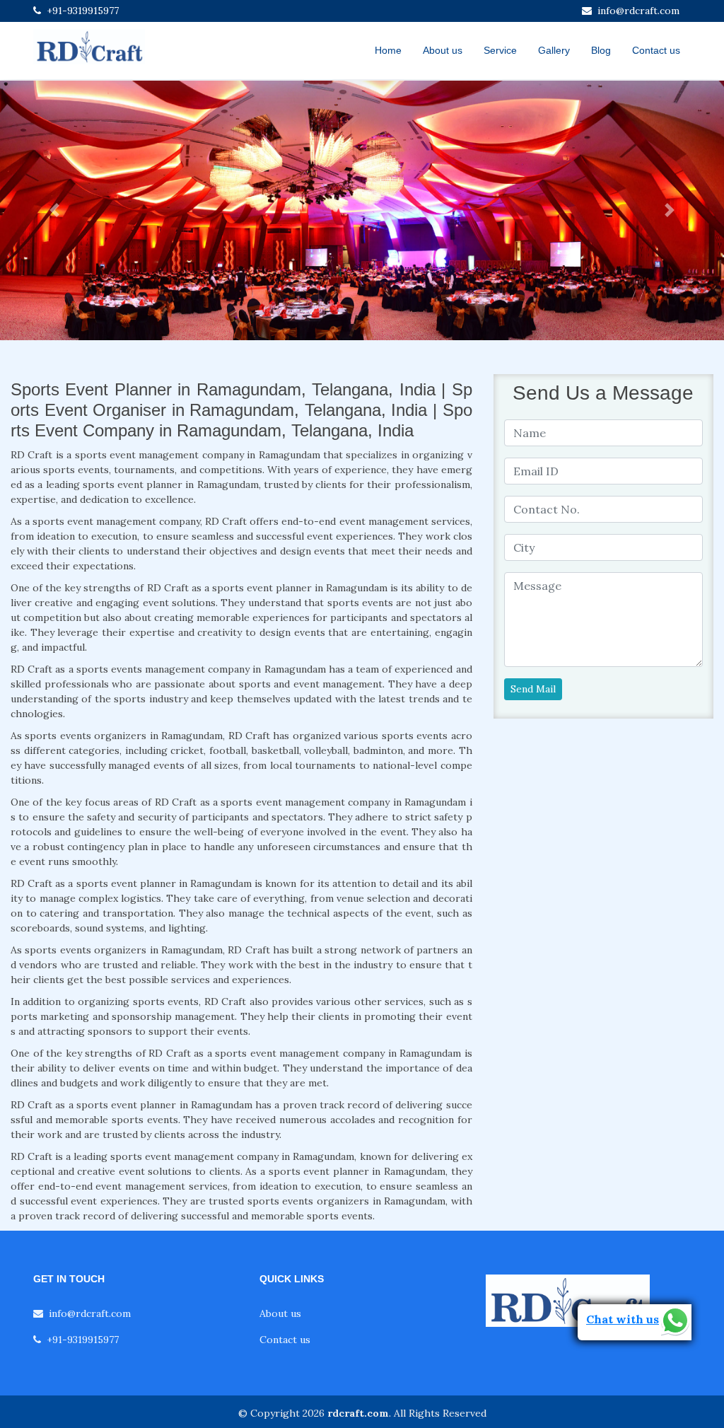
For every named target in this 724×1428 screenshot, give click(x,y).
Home (388, 50)
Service (500, 50)
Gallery (554, 50)
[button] (54, 210)
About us (442, 50)
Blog (601, 50)
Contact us (656, 50)
